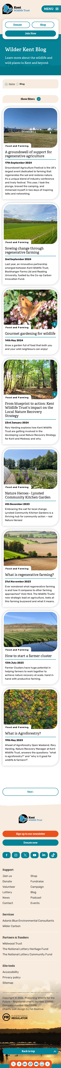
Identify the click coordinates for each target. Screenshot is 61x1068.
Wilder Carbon (11, 926)
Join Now (30, 33)
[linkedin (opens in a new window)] (44, 855)
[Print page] (42, 1064)
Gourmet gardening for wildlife (30, 333)
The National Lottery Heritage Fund (25, 949)
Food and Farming (17, 146)
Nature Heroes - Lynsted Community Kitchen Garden (28, 495)
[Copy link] (30, 1064)
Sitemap (8, 983)
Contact (8, 903)
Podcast (35, 897)
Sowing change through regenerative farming (24, 250)
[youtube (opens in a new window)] (34, 855)
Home (12, 84)
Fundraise (37, 881)
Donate (17, 24)
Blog (33, 892)
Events (35, 903)
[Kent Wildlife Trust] (13, 14)
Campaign (37, 887)
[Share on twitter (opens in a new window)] (13, 1064)
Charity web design (14, 1009)
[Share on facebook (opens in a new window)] (19, 1064)
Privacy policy (12, 977)
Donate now (30, 842)
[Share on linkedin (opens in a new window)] (25, 1064)
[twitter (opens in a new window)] (25, 855)
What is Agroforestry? (23, 733)
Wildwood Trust (12, 943)
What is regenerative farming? (29, 575)
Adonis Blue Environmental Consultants (28, 920)
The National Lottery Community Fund (27, 954)
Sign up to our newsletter (30, 833)
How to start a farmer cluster (28, 656)
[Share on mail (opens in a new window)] (36, 1064)
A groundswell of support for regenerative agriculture (28, 154)
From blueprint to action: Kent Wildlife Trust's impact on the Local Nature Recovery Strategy (29, 410)
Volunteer (9, 887)
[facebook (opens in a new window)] (7, 855)
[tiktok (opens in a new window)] (53, 855)
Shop (43, 24)
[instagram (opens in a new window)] (16, 855)
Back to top (28, 1051)
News (6, 897)
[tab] (12, 84)
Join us (7, 876)
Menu (48, 9)
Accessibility (11, 972)
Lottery (7, 892)
